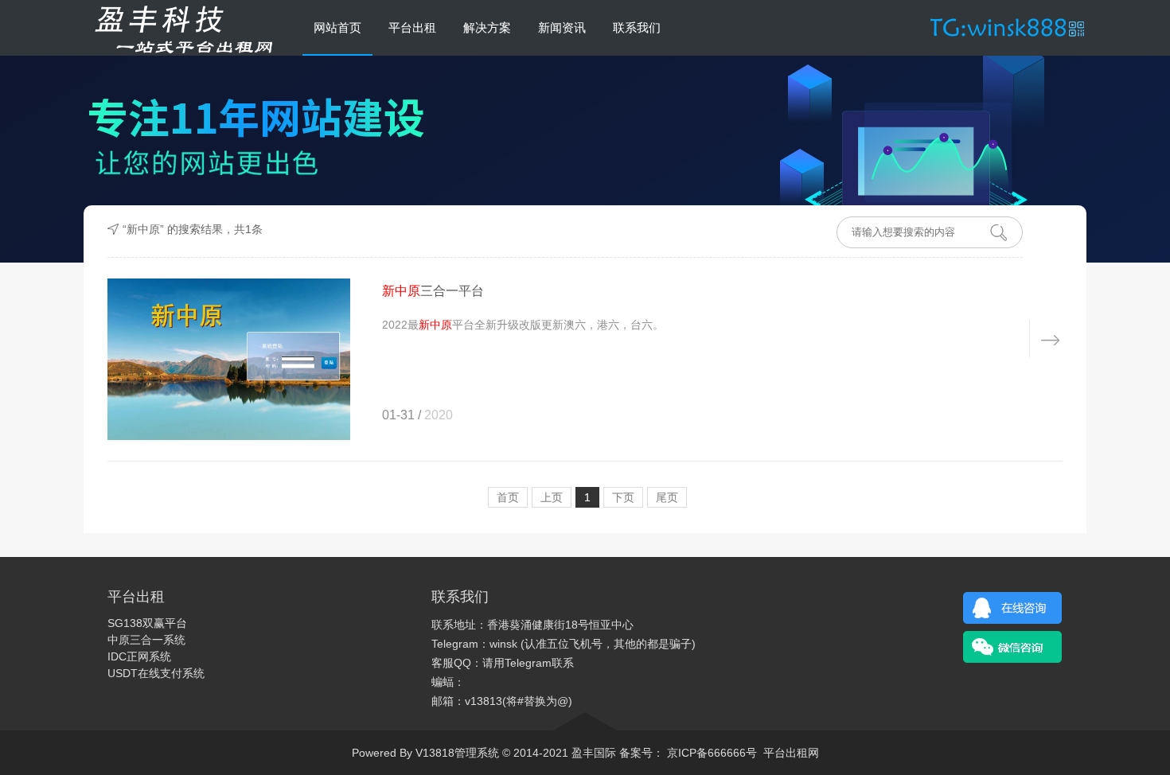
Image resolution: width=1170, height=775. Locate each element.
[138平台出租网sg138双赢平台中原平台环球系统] (178, 28)
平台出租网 (791, 752)
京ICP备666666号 (710, 752)
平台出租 (412, 27)
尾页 (667, 497)
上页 (551, 497)
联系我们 (637, 27)
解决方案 (487, 27)
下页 (623, 497)
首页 (508, 497)
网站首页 (337, 27)
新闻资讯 (562, 27)
